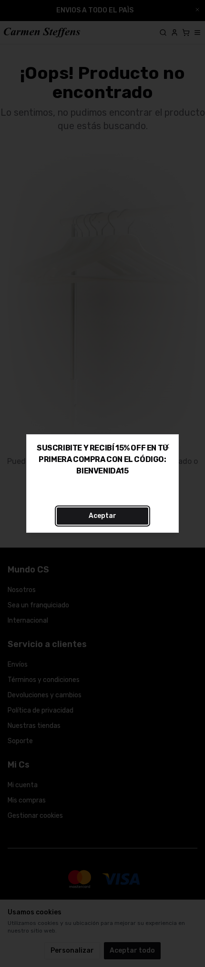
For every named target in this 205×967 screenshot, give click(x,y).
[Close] (167, 446)
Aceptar (102, 516)
